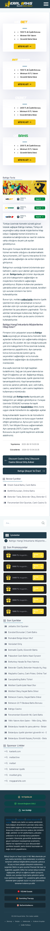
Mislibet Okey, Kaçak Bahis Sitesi (23, 691)
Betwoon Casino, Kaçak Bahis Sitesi (24, 697)
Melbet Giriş (10, 819)
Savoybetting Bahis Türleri (20, 679)
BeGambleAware (26, 905)
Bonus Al (36, 555)
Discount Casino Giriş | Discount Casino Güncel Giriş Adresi (24, 460)
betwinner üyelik (17, 769)
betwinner (20, 819)
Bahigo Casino (15, 709)
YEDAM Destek (26, 891)
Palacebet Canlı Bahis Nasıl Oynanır (24, 655)
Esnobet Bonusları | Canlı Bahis (22, 632)
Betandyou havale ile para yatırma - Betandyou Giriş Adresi (27, 726)
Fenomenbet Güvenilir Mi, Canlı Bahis (25, 714)
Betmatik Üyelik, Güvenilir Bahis (23, 650)
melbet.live (14, 757)
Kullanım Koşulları (39, 921)
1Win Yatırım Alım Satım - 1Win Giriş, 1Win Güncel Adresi (27, 720)
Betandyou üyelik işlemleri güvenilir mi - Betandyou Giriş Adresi (27, 732)
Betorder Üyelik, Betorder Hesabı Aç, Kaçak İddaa (27, 667)
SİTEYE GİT (23, 46)
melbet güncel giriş (33, 819)
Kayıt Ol (38, 199)
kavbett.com (15, 751)
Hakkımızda (26, 921)
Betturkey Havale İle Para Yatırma (23, 661)
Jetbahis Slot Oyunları (18, 626)
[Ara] (43, 523)
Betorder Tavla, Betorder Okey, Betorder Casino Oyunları (27, 496)
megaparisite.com (17, 781)
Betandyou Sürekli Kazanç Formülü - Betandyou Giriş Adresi (27, 738)
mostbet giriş (15, 775)
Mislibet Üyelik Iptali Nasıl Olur (22, 685)
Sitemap (9, 921)
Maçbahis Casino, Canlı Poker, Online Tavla (27, 673)
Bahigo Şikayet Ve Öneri (29, 471)
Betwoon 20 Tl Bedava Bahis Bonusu (25, 703)
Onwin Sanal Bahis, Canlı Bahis (22, 485)
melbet (12, 763)
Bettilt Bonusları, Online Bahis (21, 491)
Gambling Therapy (26, 898)
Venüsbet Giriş (15, 644)
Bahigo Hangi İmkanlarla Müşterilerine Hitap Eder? (28, 540)
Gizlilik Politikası (26, 925)
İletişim (17, 921)
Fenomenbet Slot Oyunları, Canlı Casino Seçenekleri (27, 502)
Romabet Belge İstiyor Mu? (20, 638)
